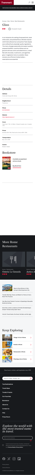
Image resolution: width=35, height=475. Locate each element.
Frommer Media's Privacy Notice (15, 447)
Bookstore (5, 400)
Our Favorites (6, 396)
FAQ (3, 413)
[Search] (30, 378)
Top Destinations (7, 384)
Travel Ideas (6, 388)
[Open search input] (29, 2)
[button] (33, 2)
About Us (5, 404)
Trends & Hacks (7, 392)
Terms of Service (6, 467)
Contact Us (5, 408)
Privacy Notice (5, 464)
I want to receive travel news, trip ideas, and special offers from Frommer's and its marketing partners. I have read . (18, 445)
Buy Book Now (17, 166)
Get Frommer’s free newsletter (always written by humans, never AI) (17, 7)
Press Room (6, 417)
